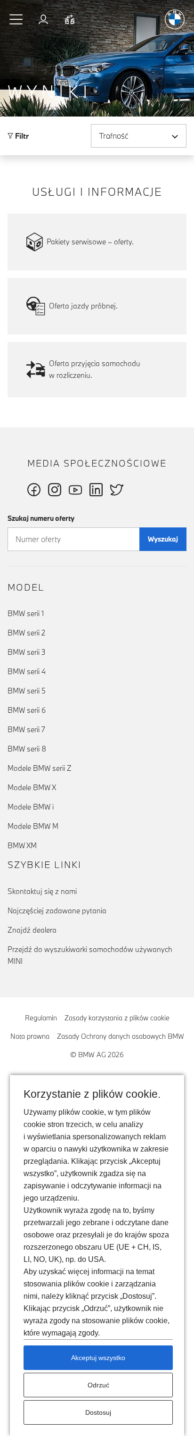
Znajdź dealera (32, 930)
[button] (16, 19)
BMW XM (22, 845)
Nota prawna (29, 1036)
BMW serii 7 (26, 729)
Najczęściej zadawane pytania (57, 910)
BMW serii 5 (27, 690)
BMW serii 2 (26, 632)
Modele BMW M (33, 826)
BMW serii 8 (27, 748)
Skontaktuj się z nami (42, 891)
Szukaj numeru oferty (41, 518)
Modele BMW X (32, 787)
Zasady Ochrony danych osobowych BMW (120, 1036)
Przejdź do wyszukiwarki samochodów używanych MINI (90, 955)
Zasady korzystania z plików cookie (117, 1017)
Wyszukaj (163, 538)
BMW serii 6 (27, 710)
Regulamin (41, 1017)
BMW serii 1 (26, 613)
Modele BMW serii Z (40, 768)
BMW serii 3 (27, 652)
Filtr (21, 136)
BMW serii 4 (27, 671)
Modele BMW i (31, 806)
